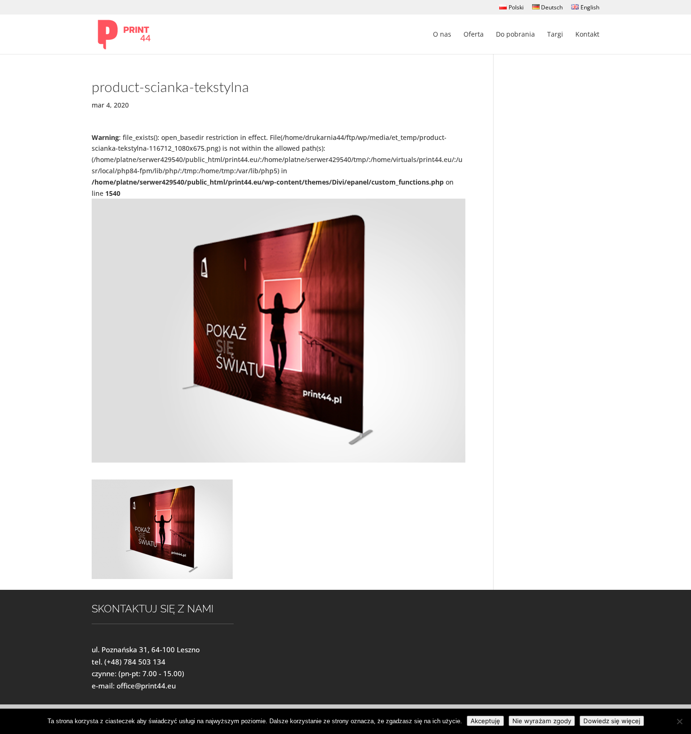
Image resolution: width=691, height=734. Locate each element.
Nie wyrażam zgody (541, 721)
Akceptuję (485, 721)
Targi (555, 35)
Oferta (473, 35)
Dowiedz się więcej (611, 721)
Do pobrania (515, 35)
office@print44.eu (146, 685)
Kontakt (587, 35)
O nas (442, 35)
